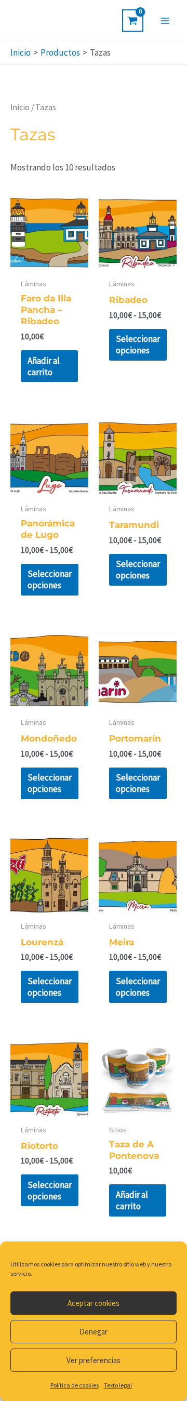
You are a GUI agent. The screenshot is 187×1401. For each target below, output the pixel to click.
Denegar (93, 1332)
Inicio (20, 107)
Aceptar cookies (93, 1303)
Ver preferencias (93, 1360)
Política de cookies (74, 1385)
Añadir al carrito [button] (44, 366)
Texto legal (118, 1385)
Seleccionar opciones (138, 344)
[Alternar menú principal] (165, 20)
